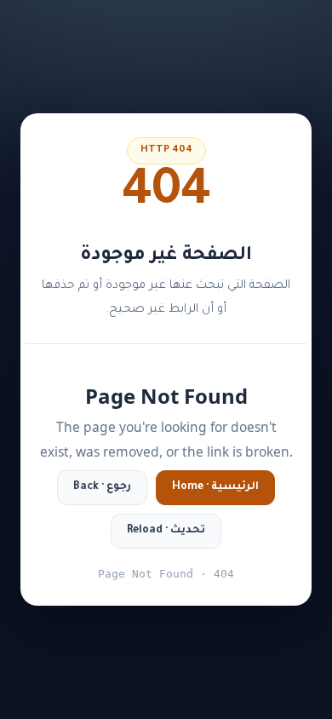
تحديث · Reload (166, 531)
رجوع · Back (102, 487)
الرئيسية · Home (215, 487)
